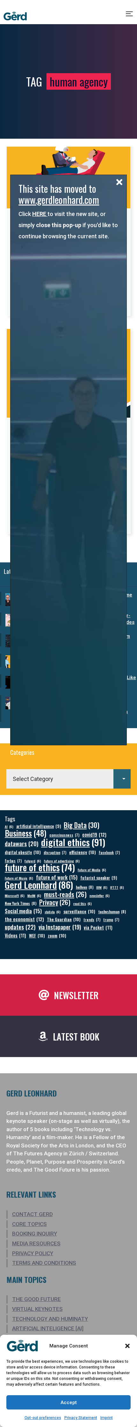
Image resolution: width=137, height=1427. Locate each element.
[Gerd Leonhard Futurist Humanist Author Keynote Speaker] (15, 16)
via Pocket (98, 927)
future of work (56, 877)
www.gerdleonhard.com (58, 199)
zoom (57, 935)
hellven (84, 887)
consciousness (64, 835)
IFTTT (117, 887)
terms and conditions (44, 1263)
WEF (37, 935)
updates (20, 926)
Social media (23, 911)
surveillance (79, 911)
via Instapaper (60, 926)
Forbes (13, 860)
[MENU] (130, 16)
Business (26, 833)
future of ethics (40, 867)
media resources (36, 1243)
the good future (36, 1299)
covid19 (94, 834)
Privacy (54, 902)
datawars (21, 843)
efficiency (82, 852)
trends (91, 919)
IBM (101, 887)
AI (9, 826)
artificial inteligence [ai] (47, 1328)
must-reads (65, 894)
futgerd (33, 860)
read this (82, 903)
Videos (15, 935)
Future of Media (92, 869)
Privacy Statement (80, 1418)
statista (53, 911)
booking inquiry (34, 1233)
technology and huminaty (50, 1319)
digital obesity (23, 852)
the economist (24, 919)
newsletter (100, 895)
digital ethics (73, 842)
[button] (127, 1346)
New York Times (20, 903)
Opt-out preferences (43, 1418)
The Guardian (64, 919)
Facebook (109, 852)
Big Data (81, 825)
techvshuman (112, 911)
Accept (69, 1402)
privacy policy (32, 1253)
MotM (34, 895)
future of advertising (62, 860)
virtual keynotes (37, 1309)
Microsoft (15, 895)
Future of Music (19, 878)
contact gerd (32, 1214)
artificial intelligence (38, 826)
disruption (55, 852)
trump (111, 919)
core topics (29, 1224)
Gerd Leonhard (39, 884)
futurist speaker (98, 878)
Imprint (106, 1418)
